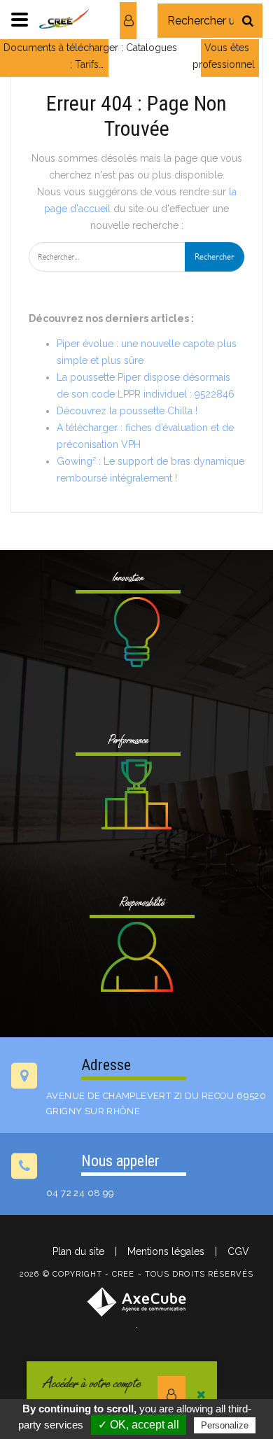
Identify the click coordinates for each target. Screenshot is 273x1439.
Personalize (224, 1425)
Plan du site (78, 1251)
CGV (238, 1251)
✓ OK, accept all (138, 1425)
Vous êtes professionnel (223, 56)
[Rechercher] (248, 20)
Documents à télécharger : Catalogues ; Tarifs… (90, 56)
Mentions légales (165, 1251)
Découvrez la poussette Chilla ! (127, 410)
